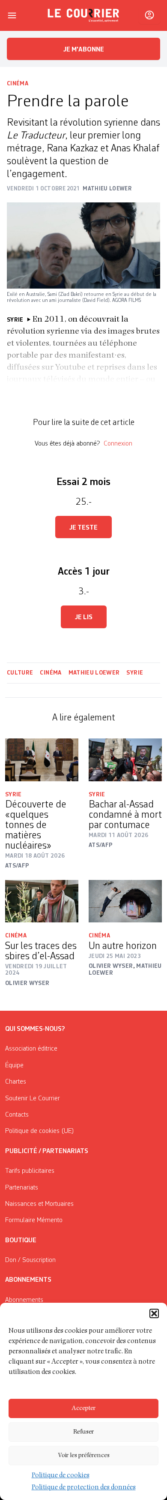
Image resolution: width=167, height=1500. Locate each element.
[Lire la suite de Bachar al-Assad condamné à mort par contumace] (125, 759)
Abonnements (24, 1300)
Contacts (17, 1114)
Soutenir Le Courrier (32, 1098)
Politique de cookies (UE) (39, 1131)
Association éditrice (31, 1048)
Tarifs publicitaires (29, 1171)
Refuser (83, 1432)
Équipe (14, 1065)
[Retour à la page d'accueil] (83, 15)
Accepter (83, 1408)
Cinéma (17, 84)
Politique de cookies (60, 1476)
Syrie (134, 673)
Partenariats (21, 1187)
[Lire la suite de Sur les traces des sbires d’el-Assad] (41, 901)
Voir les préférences (84, 1455)
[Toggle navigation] (12, 15)
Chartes (15, 1081)
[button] (154, 1313)
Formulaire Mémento (34, 1220)
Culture (20, 673)
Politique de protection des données (84, 1488)
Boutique (20, 1240)
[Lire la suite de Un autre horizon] (125, 901)
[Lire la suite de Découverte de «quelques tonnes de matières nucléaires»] (41, 759)
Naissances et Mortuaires (39, 1204)
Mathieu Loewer (94, 673)
